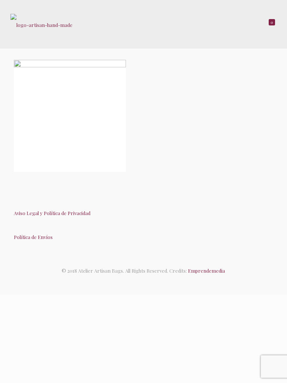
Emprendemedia (206, 270)
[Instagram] (151, 282)
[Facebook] (135, 282)
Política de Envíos (33, 237)
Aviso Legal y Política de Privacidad (52, 213)
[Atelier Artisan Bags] (41, 24)
